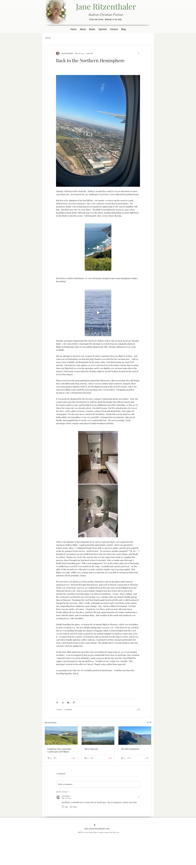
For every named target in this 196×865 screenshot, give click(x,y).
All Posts (48, 38)
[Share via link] (74, 702)
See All (149, 722)
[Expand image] (98, 457)
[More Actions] (138, 797)
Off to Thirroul (91, 749)
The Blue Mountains (130, 748)
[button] (92, 29)
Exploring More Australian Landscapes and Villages (59, 750)
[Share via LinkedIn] (68, 702)
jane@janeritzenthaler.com (97, 828)
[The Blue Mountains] (134, 735)
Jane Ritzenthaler (106, 6)
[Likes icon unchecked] (62, 807)
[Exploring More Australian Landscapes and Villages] (61, 735)
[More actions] (138, 53)
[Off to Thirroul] (98, 735)
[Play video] (98, 247)
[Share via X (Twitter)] (63, 702)
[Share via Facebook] (57, 702)
